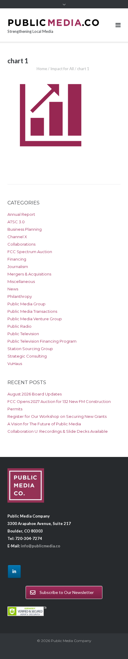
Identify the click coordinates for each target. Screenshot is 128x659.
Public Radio (19, 326)
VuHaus (14, 363)
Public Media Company (71, 640)
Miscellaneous (21, 281)
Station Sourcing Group (30, 348)
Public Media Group (26, 303)
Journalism (17, 266)
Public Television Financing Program (42, 341)
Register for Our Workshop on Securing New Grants (57, 416)
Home (42, 68)
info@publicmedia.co (40, 545)
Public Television (23, 333)
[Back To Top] (113, 645)
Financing (16, 259)
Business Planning (24, 229)
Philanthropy (19, 296)
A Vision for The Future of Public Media (44, 423)
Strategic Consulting (27, 356)
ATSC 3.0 (16, 221)
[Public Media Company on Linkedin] (14, 571)
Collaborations (21, 244)
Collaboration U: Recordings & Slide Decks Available (57, 431)
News (12, 289)
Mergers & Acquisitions (29, 274)
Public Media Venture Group (34, 318)
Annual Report (21, 214)
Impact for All (62, 68)
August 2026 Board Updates (34, 394)
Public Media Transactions (32, 311)
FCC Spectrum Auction (29, 251)
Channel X (17, 236)
